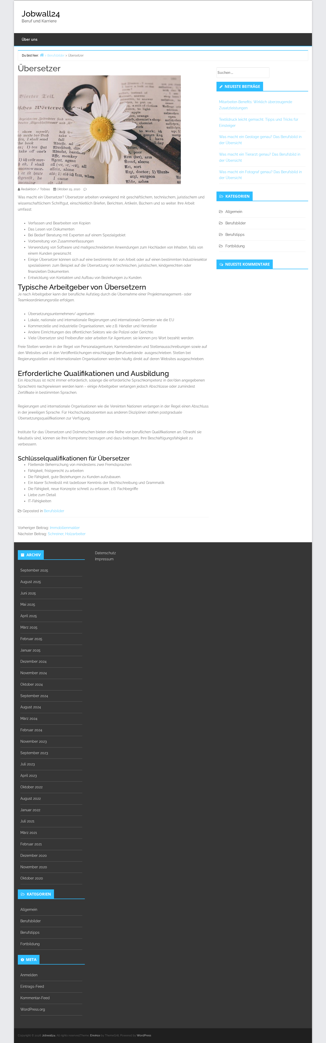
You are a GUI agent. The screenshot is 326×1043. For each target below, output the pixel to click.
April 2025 (28, 616)
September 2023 (34, 753)
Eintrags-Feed (32, 986)
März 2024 (28, 718)
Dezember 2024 (33, 661)
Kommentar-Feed (35, 998)
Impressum (104, 559)
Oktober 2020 (31, 878)
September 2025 (34, 570)
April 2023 (28, 776)
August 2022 (30, 798)
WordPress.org (32, 1009)
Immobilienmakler (65, 528)
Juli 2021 (27, 821)
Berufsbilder (54, 511)
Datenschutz (105, 553)
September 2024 (34, 696)
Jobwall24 (41, 13)
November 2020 (33, 867)
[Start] (42, 55)
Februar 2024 (31, 730)
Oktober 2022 (31, 787)
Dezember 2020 (33, 856)
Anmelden (28, 975)
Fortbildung (235, 246)
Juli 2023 (27, 764)
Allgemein (233, 212)
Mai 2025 (27, 604)
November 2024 (33, 673)
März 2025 (28, 627)
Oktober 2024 (31, 684)
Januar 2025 (30, 650)
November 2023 (33, 741)
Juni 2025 (28, 593)
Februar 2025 (31, 639)
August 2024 (30, 707)
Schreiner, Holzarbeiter (67, 534)
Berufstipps (234, 235)
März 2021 (28, 833)
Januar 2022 (30, 810)
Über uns (29, 39)
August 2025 (30, 582)
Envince (95, 1035)
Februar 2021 (31, 844)
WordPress (144, 1035)
